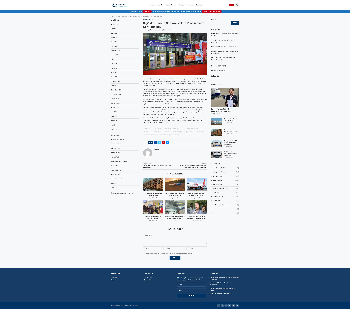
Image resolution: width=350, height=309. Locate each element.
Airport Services (157, 129)
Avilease (226, 209)
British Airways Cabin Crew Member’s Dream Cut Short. (221, 110)
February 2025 (115, 81)
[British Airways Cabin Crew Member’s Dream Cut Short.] (225, 97)
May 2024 (114, 120)
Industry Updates (170, 5)
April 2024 (114, 125)
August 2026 (115, 24)
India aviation (190, 132)
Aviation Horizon (226, 196)
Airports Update (122, 16)
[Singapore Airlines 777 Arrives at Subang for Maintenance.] (216, 143)
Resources (199, 5)
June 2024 (114, 116)
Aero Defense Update (226, 168)
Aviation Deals (226, 192)
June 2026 (114, 33)
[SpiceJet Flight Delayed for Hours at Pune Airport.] (153, 207)
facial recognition (178, 132)
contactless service (192, 129)
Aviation (181, 129)
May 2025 (114, 68)
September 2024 (116, 103)
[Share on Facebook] (155, 142)
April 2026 (114, 42)
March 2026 (114, 46)
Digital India (147, 132)
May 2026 (114, 37)
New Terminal (200, 132)
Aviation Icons (226, 201)
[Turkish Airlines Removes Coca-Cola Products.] (216, 121)
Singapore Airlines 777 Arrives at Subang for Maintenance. (230, 142)
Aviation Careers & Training (226, 188)
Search (213, 20)
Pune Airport (164, 135)
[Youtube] (196, 11)
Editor (151, 30)
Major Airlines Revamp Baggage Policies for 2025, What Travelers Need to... (176, 11)
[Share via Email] (167, 142)
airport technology (170, 129)
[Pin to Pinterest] (163, 142)
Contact (191, 5)
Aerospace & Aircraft (226, 172)
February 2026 (115, 50)
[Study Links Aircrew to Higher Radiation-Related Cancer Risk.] (216, 154)
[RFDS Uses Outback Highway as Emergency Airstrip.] (175, 184)
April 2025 (114, 72)
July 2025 (114, 59)
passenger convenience (150, 135)
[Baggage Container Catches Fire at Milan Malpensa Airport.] (175, 207)
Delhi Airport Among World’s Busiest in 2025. (224, 47)
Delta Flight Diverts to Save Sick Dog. (221, 293)
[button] (153, 11)
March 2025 (114, 77)
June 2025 (114, 64)
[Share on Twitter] (159, 142)
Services (181, 5)
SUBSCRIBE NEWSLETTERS (212, 11)
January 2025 (115, 85)
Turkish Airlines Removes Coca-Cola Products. (231, 119)
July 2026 (114, 29)
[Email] (200, 11)
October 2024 (115, 99)
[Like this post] (151, 142)
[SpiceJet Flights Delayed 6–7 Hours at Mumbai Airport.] (197, 184)
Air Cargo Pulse (226, 176)
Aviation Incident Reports (226, 205)
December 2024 (116, 90)
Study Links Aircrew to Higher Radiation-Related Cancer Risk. (231, 153)
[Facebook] (191, 11)
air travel (147, 129)
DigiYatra (167, 132)
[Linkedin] (198, 11)
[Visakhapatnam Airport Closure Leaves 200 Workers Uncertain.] (197, 207)
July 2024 (114, 112)
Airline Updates (226, 180)
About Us (159, 5)
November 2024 (116, 94)
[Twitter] (193, 11)
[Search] (237, 5)
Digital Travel (158, 132)
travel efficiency (175, 135)
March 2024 (114, 129)
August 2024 (115, 107)
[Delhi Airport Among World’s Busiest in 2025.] (153, 184)
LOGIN (231, 5)
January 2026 (115, 55)
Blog (226, 213)
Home (152, 5)
